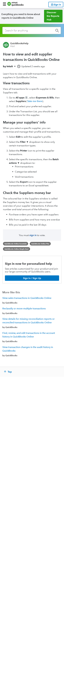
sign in (32, 235)
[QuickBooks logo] (15, 4)
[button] (4, 4)
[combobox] (31, 30)
